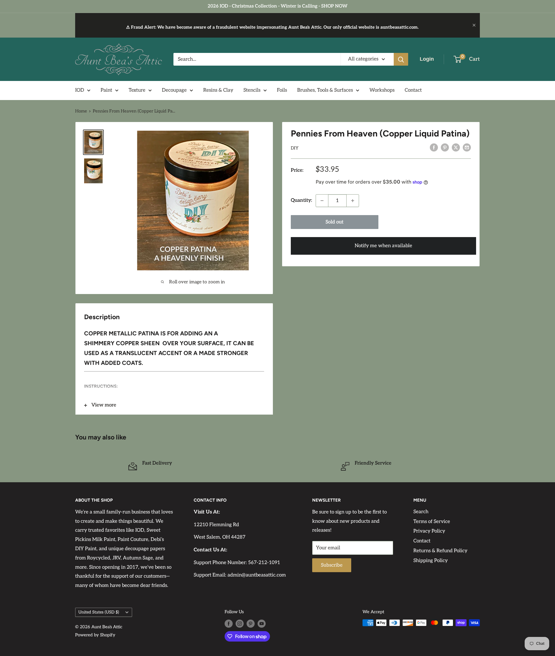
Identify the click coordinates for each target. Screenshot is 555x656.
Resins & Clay (218, 90)
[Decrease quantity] (322, 201)
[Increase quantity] (353, 201)
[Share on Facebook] (434, 147)
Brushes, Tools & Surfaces (325, 90)
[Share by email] (467, 147)
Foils (282, 90)
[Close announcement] (474, 25)
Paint (106, 90)
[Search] (401, 59)
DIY (295, 148)
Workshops (382, 90)
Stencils (251, 90)
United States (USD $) (98, 612)
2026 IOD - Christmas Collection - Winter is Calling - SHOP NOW (277, 6)
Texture (137, 90)
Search (420, 512)
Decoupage (174, 90)
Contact (413, 90)
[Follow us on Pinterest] (251, 623)
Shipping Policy (430, 560)
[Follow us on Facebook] (229, 623)
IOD (79, 90)
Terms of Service (431, 521)
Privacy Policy (429, 531)
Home (81, 111)
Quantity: (301, 200)
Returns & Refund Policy (440, 551)
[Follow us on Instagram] (240, 623)
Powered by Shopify (95, 634)
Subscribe (332, 565)
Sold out (334, 222)
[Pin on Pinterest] (445, 147)
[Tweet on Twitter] (456, 147)
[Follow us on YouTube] (262, 623)
